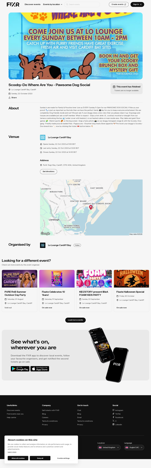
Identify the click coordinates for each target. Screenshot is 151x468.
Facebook (119, 417)
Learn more (12, 452)
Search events (74, 4)
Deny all (40, 458)
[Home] (13, 4)
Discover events (32, 4)
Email (79, 417)
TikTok (118, 414)
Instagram (119, 410)
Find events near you (15, 414)
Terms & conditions (50, 421)
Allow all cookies (18, 458)
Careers (45, 417)
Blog (44, 414)
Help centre (11, 417)
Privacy (45, 425)
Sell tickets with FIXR (50, 410)
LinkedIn (118, 425)
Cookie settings (63, 458)
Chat (79, 410)
